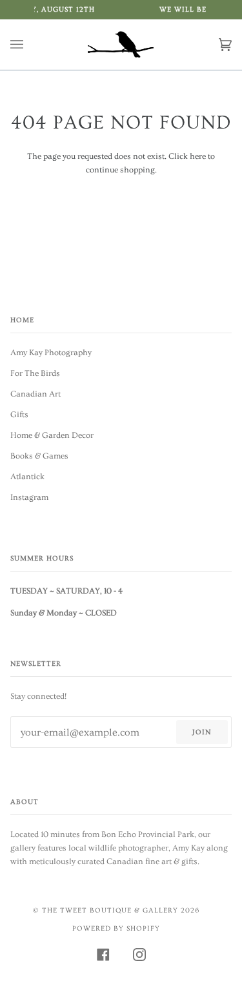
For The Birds (35, 373)
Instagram (29, 497)
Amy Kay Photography (51, 352)
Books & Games (39, 455)
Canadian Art (35, 393)
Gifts (19, 414)
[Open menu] (29, 44)
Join (201, 732)
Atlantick (27, 476)
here (198, 156)
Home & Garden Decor (52, 435)
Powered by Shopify (116, 928)
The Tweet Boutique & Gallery (110, 910)
